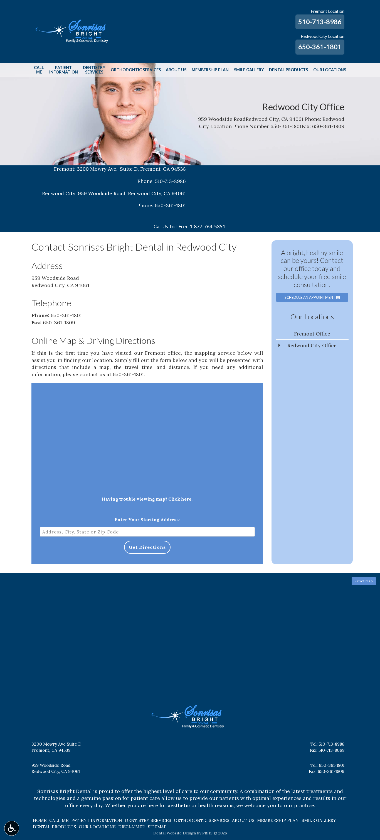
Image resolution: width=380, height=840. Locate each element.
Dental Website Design (174, 833)
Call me (58, 820)
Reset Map (364, 581)
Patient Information (96, 820)
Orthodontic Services (136, 70)
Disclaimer (131, 826)
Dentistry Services (148, 820)
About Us (176, 70)
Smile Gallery (249, 70)
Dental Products (288, 70)
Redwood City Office (312, 345)
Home (39, 820)
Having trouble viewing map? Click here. (147, 499)
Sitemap (157, 826)
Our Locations (329, 70)
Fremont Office (312, 333)
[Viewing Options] (11, 828)
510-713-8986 (320, 22)
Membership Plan (210, 70)
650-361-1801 (320, 47)
